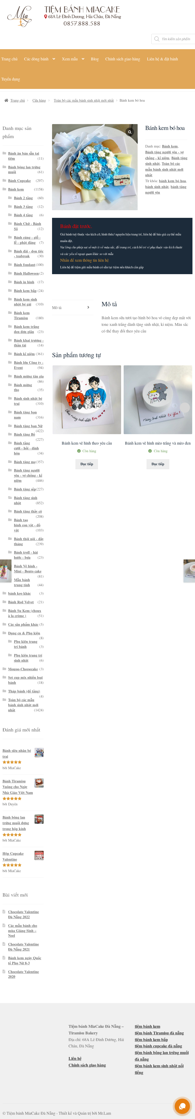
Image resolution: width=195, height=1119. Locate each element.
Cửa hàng (39, 100)
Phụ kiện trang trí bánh (25, 644)
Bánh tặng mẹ (25, 461)
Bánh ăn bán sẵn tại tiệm (23, 156)
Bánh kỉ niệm (24, 353)
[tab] (72, 307)
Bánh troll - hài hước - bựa (26, 555)
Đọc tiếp (86, 464)
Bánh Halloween (26, 273)
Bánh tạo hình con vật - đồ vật (27, 525)
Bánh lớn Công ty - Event (28, 365)
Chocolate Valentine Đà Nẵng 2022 (23, 914)
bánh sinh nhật (157, 186)
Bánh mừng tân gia (29, 376)
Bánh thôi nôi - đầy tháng (29, 541)
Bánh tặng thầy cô (28, 511)
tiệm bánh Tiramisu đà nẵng (159, 1033)
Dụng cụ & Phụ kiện (24, 633)
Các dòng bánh (36, 58)
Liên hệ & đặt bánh (162, 58)
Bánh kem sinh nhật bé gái (25, 302)
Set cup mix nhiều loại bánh (25, 680)
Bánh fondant (24, 264)
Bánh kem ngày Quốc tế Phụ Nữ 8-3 (24, 960)
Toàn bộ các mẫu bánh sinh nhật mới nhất (84, 100)
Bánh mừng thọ (23, 387)
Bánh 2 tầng (23, 198)
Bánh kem (170, 146)
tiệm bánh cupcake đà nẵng (158, 1046)
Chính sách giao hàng (122, 58)
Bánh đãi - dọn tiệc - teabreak (28, 253)
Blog (95, 58)
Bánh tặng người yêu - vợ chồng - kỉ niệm (164, 155)
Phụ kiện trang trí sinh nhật (28, 657)
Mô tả (56, 307)
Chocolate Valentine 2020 (23, 974)
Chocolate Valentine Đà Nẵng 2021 (23, 946)
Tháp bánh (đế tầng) (24, 691)
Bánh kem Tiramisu (22, 315)
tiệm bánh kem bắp (151, 1039)
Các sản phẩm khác (23, 624)
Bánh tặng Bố (24, 434)
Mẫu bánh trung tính (22, 582)
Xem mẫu (70, 58)
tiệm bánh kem (147, 1026)
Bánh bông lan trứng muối (24, 169)
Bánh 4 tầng (23, 215)
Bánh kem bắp (25, 290)
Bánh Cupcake (19, 180)
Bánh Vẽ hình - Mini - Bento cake (27, 568)
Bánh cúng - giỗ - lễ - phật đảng (27, 240)
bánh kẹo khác (19, 593)
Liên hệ (75, 1058)
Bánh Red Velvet (21, 602)
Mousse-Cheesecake (23, 669)
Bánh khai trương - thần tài (29, 343)
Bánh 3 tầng (23, 206)
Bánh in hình (24, 282)
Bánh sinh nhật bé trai (28, 401)
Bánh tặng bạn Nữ (28, 426)
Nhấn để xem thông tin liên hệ (84, 260)
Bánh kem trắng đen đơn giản (26, 329)
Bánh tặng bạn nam (25, 414)
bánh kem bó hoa (172, 180)
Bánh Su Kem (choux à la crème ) (24, 613)
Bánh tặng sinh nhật (25, 500)
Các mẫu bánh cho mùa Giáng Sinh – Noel (22, 930)
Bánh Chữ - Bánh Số (27, 226)
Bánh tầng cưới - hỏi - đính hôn (26, 448)
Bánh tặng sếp (25, 489)
